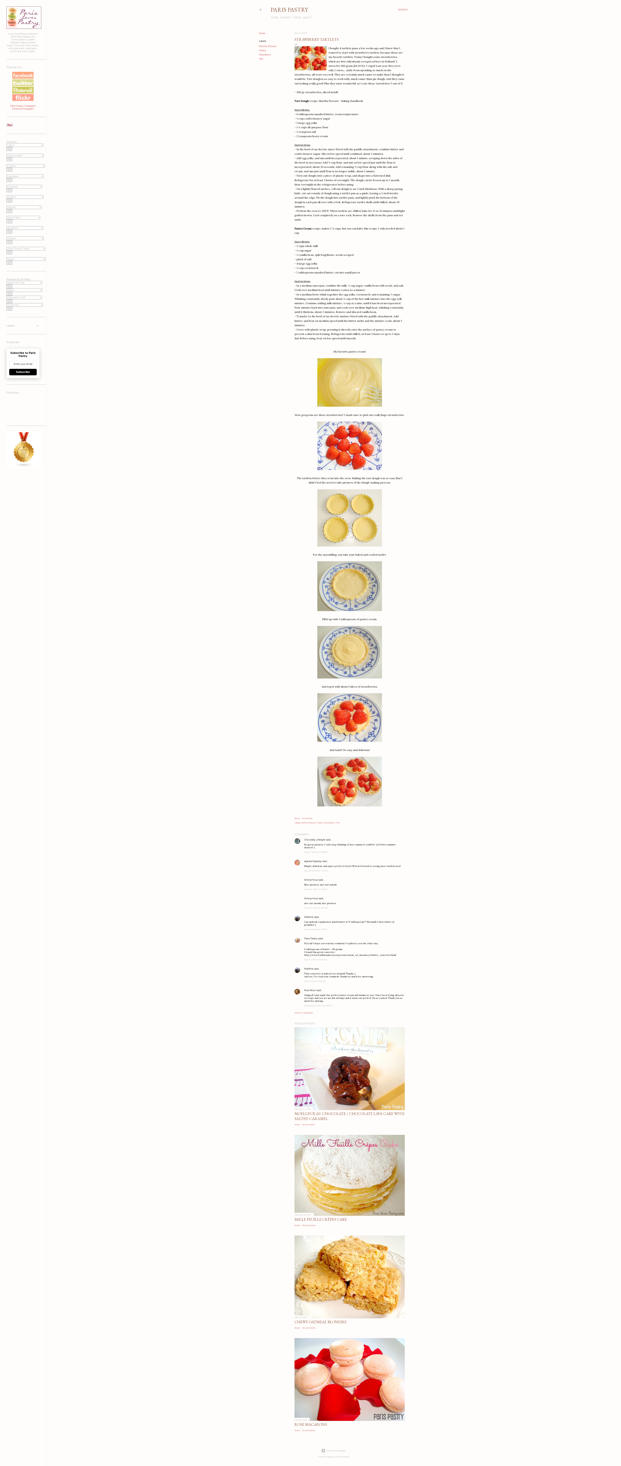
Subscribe (23, 372)
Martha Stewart (268, 46)
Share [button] (262, 33)
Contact (285, 17)
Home (274, 17)
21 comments (308, 1430)
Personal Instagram (23, 108)
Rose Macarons (310, 1424)
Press (297, 17)
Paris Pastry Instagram (23, 105)
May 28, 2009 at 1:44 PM (315, 870)
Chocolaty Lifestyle (314, 839)
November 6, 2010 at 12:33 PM (318, 1005)
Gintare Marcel (342, 1456)
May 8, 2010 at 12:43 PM (315, 929)
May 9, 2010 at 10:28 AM (315, 959)
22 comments (308, 1328)
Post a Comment (303, 1013)
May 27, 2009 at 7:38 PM (315, 852)
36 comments (308, 1225)
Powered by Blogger (336, 1450)
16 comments (308, 1124)
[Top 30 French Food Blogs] (23, 466)
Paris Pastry (289, 9)
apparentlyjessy (313, 861)
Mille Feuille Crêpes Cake (320, 1219)
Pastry (262, 50)
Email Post (307, 818)
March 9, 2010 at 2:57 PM (316, 908)
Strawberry (265, 54)
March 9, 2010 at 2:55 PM (315, 889)
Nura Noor (310, 990)
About (307, 17)
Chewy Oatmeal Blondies (320, 1321)
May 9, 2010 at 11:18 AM (315, 981)
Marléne (308, 917)
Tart (261, 58)
